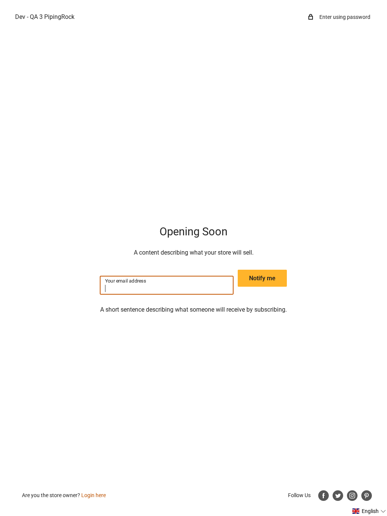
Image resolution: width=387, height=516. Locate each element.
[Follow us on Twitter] (338, 495)
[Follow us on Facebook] (323, 495)
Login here (93, 495)
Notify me (262, 278)
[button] (369, 511)
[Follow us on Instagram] (352, 495)
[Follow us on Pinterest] (366, 495)
